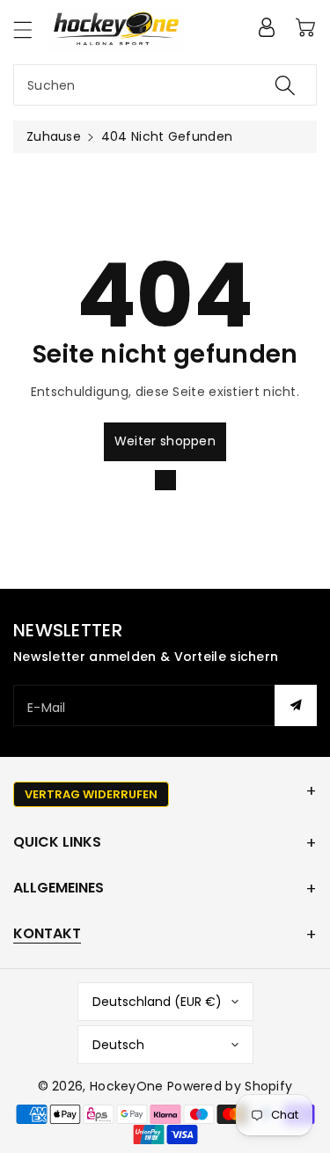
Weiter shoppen (165, 441)
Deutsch (118, 1045)
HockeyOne (127, 1086)
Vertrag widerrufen (91, 794)
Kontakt (47, 933)
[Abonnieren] (296, 705)
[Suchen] (285, 85)
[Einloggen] (266, 27)
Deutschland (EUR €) (157, 1001)
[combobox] (165, 85)
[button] (30, 29)
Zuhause (53, 136)
